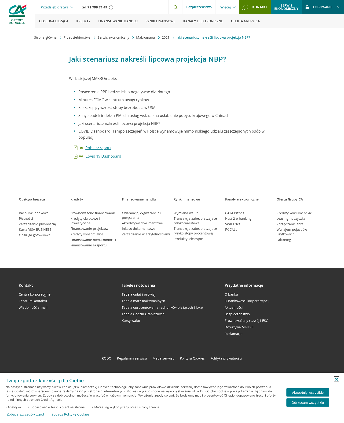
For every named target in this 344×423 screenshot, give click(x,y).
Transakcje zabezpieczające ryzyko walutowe (195, 220)
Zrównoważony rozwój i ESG (246, 320)
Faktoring (284, 239)
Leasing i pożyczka (291, 218)
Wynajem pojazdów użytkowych (292, 231)
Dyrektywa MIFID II (239, 327)
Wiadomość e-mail (33, 307)
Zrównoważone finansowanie (93, 213)
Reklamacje (233, 333)
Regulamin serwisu (132, 358)
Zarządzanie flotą (290, 224)
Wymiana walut (186, 213)
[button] (336, 379)
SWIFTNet (232, 224)
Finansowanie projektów (89, 228)
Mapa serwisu (164, 358)
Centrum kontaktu (33, 301)
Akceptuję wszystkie (308, 392)
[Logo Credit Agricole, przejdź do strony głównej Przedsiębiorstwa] (17, 14)
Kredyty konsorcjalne (86, 234)
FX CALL (231, 229)
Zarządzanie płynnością (37, 224)
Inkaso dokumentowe (138, 228)
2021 (166, 37)
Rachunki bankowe (33, 213)
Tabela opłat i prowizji (139, 294)
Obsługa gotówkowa (34, 235)
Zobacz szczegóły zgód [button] (25, 414)
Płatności (26, 218)
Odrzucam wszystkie (308, 402)
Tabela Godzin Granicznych (143, 314)
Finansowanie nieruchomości (93, 239)
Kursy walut (131, 320)
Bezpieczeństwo (199, 7)
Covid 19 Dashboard (103, 156)
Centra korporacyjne (35, 294)
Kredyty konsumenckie (294, 213)
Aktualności (234, 307)
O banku (231, 294)
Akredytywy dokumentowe (142, 223)
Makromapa (146, 37)
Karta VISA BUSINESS (35, 229)
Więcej (225, 7)
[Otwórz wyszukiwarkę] (175, 7)
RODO (106, 358)
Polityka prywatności (226, 358)
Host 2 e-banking (238, 218)
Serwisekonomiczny (286, 7)
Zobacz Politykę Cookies (70, 414)
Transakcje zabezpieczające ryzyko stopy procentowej (195, 230)
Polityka (192, 358)
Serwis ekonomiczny (114, 37)
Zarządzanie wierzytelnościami (146, 234)
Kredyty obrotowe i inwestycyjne (85, 220)
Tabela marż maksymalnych (143, 301)
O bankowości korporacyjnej (247, 301)
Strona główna (46, 37)
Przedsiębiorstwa (54, 7)
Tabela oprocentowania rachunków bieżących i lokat (162, 307)
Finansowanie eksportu (88, 245)
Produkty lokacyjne (188, 239)
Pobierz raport (98, 147)
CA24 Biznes (234, 213)
